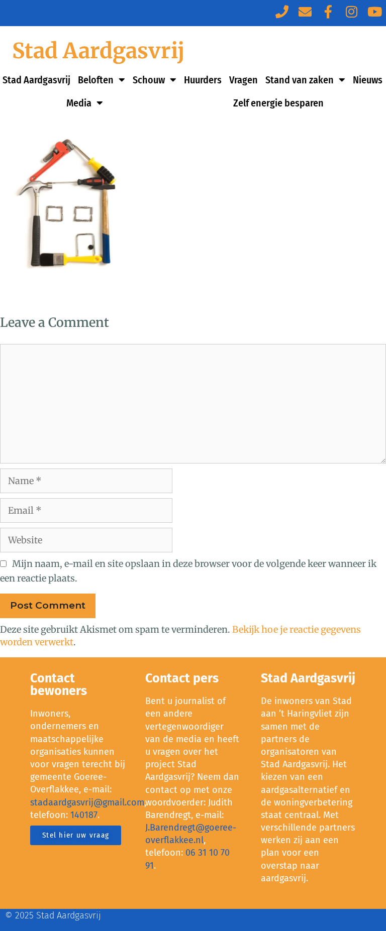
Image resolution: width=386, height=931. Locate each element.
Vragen (243, 80)
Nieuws (367, 80)
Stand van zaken (299, 80)
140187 (84, 815)
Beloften (96, 80)
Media (78, 103)
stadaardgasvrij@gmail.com (87, 802)
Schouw (149, 80)
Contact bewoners (58, 685)
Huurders (203, 80)
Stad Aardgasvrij (98, 51)
